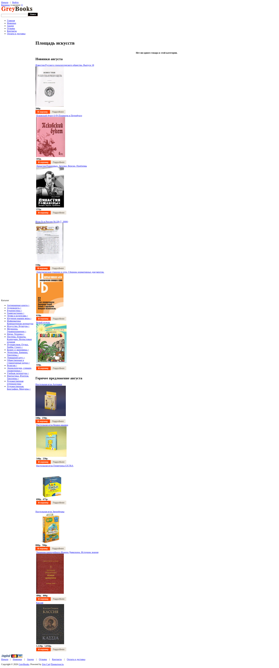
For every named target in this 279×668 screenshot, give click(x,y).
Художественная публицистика (15, 382)
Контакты (12, 31)
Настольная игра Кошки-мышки (52, 425)
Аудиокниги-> (14, 308)
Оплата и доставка (16, 33)
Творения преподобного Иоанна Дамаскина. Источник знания (67, 552)
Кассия (39, 602)
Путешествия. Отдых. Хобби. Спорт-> (18, 345)
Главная (11, 20)
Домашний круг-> (16, 357)
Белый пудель (43, 322)
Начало (4, 2)
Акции (10, 26)
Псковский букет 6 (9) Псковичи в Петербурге (59, 115)
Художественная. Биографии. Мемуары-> (19, 387)
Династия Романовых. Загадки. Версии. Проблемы (61, 166)
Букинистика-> (14, 310)
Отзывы (11, 28)
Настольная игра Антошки (48, 384)
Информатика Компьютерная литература (20, 322)
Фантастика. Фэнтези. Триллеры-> (18, 377)
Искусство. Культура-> (18, 326)
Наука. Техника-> (15, 334)
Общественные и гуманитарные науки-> (18, 361)
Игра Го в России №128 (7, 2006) (51, 221)
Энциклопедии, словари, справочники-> (19, 369)
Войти (15, 2)
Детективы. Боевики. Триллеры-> (17, 353)
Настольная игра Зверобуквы (49, 511)
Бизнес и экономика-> (18, 350)
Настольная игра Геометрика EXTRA (54, 465)
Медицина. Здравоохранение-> (16, 330)
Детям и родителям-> (17, 316)
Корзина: (5, 5)
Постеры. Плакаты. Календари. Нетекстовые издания (19, 339)
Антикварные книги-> (18, 305)
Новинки (11, 23)
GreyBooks (24, 664)
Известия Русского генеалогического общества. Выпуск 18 (64, 65)
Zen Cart (46, 664)
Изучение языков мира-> (19, 318)
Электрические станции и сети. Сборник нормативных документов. (70, 272)
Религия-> (12, 365)
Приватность (57, 664)
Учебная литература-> (18, 373)
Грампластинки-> (15, 313)
